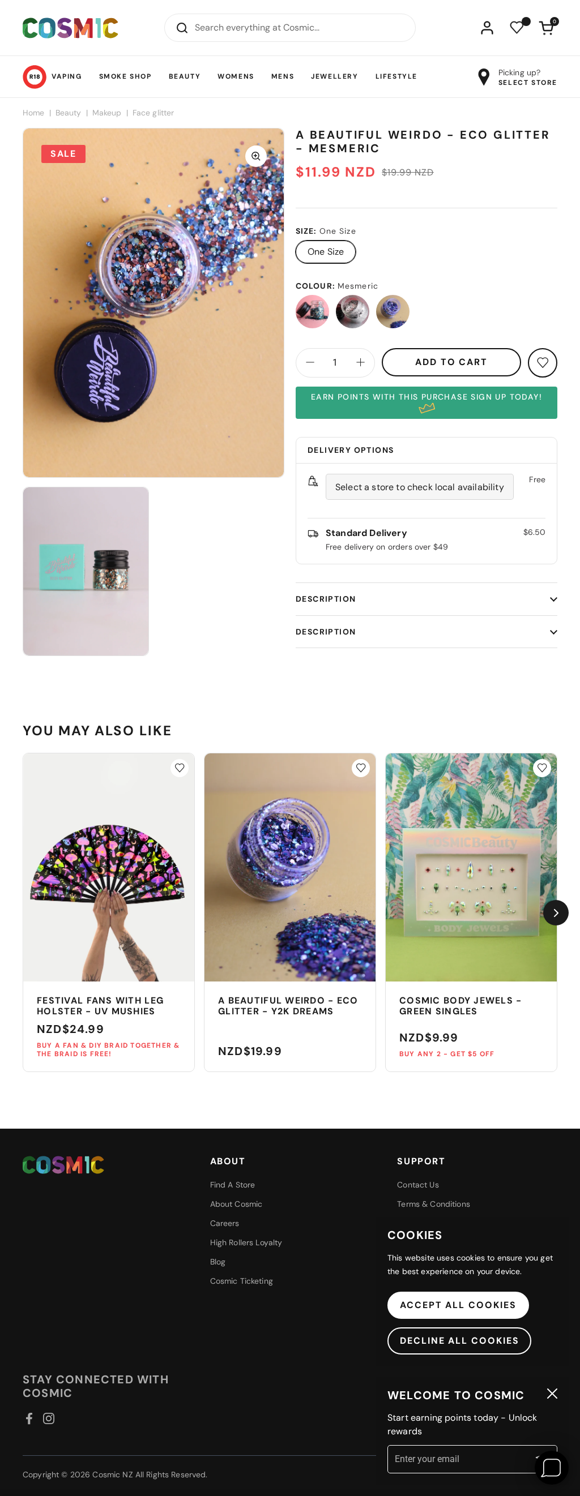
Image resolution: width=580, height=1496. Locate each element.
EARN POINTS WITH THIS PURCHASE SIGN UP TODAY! (426, 397)
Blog (218, 1262)
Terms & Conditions (433, 1204)
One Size (326, 252)
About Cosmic (236, 1204)
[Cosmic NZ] (70, 28)
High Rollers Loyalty (246, 1242)
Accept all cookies (458, 1305)
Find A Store (232, 1185)
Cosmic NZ (112, 1474)
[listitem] (312, 311)
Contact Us (417, 1185)
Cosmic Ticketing (241, 1281)
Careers (225, 1223)
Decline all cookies (459, 1341)
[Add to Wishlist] (179, 768)
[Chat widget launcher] (552, 1468)
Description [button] (326, 599)
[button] (546, 28)
